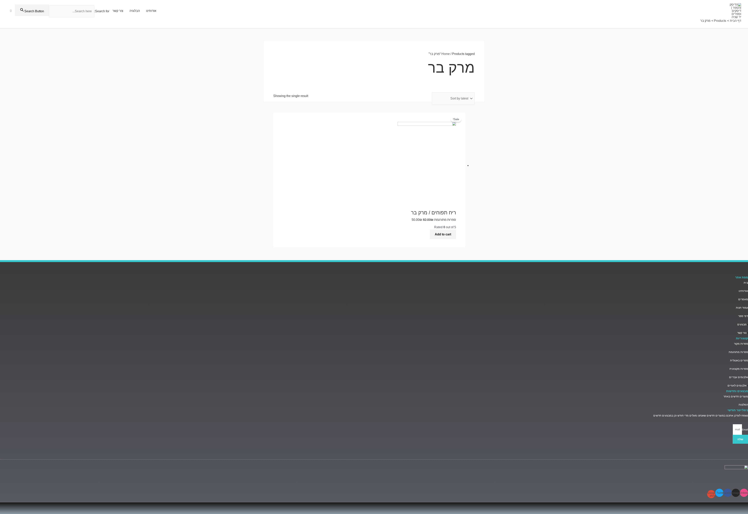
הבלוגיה (135, 10)
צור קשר (117, 10)
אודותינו (151, 10)
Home (445, 53)
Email (745, 429)
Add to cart (443, 234)
